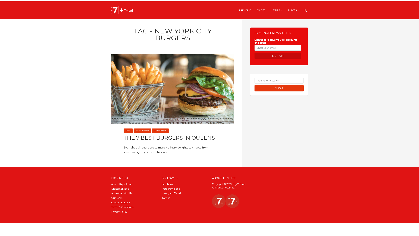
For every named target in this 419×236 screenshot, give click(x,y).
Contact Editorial (120, 202)
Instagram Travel (171, 193)
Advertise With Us (121, 193)
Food (128, 130)
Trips (276, 10)
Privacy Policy (119, 211)
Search (279, 88)
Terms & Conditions (122, 207)
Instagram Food (171, 188)
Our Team (117, 198)
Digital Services (120, 188)
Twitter (166, 198)
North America (142, 130)
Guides (261, 10)
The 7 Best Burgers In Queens (169, 138)
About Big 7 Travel (121, 184)
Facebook (167, 184)
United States (160, 130)
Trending (245, 10)
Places (292, 10)
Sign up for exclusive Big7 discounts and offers (276, 41)
